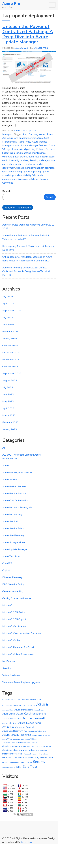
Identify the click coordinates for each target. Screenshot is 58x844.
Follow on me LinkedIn (18, 207)
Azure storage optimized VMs (35, 731)
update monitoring (12, 171)
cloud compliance (11, 746)
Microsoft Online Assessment (18, 654)
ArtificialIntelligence (27, 705)
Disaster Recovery (12, 577)
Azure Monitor (9, 723)
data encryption (27, 750)
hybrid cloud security (28, 757)
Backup (34, 743)
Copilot (6, 570)
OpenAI (29, 762)
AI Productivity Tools (10, 705)
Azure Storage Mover (14, 542)
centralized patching (24, 149)
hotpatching (8, 153)
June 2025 (8, 324)
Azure (16, 130)
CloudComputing (27, 746)
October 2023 (10, 366)
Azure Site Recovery (13, 535)
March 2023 (9, 415)
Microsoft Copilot (11, 640)
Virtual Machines (11, 675)
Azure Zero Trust (11, 556)
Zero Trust (30, 767)
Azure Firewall (34, 718)
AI (3, 448)
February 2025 (10, 331)
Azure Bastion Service (14, 493)
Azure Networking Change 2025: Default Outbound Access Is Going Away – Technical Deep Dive (26, 271)
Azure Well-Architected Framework (16, 743)
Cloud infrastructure (43, 746)
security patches (19, 160)
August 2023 (9, 380)
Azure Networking (12, 514)
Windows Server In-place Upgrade (21, 682)
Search (6, 191)
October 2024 (10, 345)
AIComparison (10, 699)
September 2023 (11, 373)
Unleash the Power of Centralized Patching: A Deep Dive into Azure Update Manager (27, 34)
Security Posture (8, 767)
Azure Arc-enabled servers (21, 138)
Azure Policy (24, 141)
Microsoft (7, 605)
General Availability (12, 591)
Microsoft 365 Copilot (14, 619)
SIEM (18, 766)
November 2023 (11, 359)
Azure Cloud (8, 713)
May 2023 (8, 401)
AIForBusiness (23, 699)
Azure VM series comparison (13, 739)
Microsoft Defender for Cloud (18, 647)
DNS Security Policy (13, 584)
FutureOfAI (6, 757)
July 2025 (7, 317)
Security (6, 668)
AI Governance (35, 699)
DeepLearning (41, 750)
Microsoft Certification (14, 626)
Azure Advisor (10, 479)
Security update (37, 160)
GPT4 (15, 757)
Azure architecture (23, 709)
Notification (8, 661)
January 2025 (9, 338)
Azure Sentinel (10, 521)
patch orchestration (23, 156)
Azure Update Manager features (30, 145)
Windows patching (27, 179)
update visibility (23, 175)
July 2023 (7, 387)
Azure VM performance (41, 735)
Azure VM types (31, 739)
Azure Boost (38, 710)
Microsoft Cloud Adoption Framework (22, 633)
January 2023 (9, 429)
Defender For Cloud (12, 753)
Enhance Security (45, 149)
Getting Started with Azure (16, 598)
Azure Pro (11, 3)
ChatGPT (7, 563)
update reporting (32, 171)
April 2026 (8, 303)
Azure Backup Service (14, 486)
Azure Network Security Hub (17, 507)
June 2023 (8, 394)
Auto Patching (30, 134)
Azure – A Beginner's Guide (17, 472)
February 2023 (10, 422)
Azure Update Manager (15, 549)
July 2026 (7, 296)
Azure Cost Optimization (15, 500)
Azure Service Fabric (13, 528)
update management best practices (35, 168)
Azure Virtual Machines (16, 735)
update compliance (25, 164)
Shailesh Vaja (41, 48)
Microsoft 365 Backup (14, 612)
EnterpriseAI (43, 754)
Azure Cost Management (31, 713)
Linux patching (23, 153)
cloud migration (10, 750)
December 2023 (11, 352)
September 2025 (11, 310)
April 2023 (8, 408)
